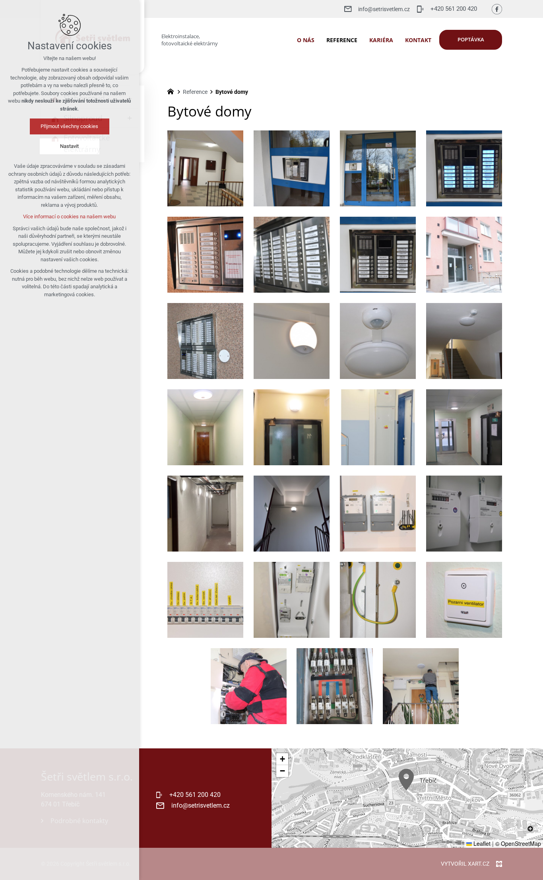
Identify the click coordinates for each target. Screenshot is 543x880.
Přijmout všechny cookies (70, 126)
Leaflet (481, 843)
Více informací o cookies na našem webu (69, 217)
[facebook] (497, 9)
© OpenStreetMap (518, 843)
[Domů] (172, 90)
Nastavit (69, 146)
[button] (406, 779)
